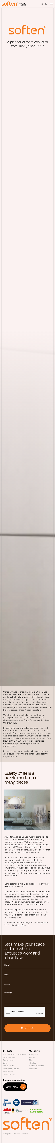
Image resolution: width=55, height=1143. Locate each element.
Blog (31, 1060)
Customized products (11, 1069)
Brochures (33, 1069)
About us (32, 1063)
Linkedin (25, 1134)
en (46, 4)
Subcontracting (9, 1074)
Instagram (7, 1134)
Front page (33, 1054)
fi (42, 4)
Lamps (5, 1063)
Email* (6, 975)
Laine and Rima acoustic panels (15, 1054)
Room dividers (8, 1060)
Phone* (7, 984)
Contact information (36, 1066)
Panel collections (9, 1057)
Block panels (8, 1071)
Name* (6, 965)
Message (8, 992)
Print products (8, 1066)
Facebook (16, 1134)
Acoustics (32, 1057)
